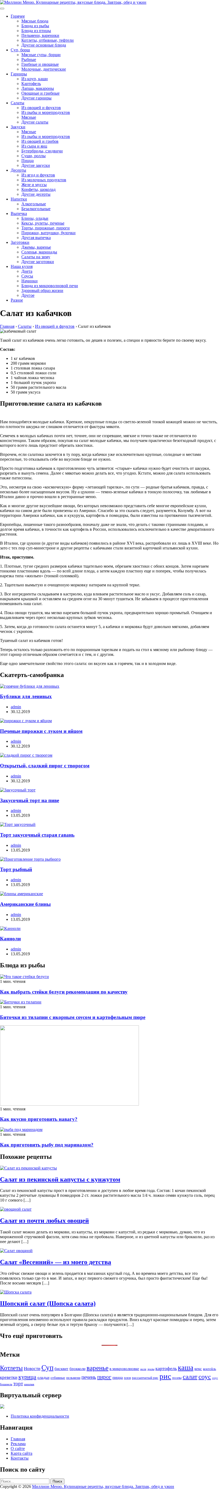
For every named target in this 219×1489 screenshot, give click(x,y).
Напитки (19, 199)
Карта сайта (21, 1453)
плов (127, 1378)
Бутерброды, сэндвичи (42, 151)
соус (204, 1376)
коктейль (209, 1369)
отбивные (57, 1378)
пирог (104, 1377)
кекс (198, 1368)
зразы (150, 1369)
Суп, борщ (20, 50)
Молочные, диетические (43, 69)
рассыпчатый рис (145, 1378)
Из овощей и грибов (39, 141)
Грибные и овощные (40, 64)
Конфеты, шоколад (38, 189)
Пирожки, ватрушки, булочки (48, 232)
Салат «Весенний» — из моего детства (55, 1262)
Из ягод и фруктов (38, 175)
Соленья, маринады (39, 252)
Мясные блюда (34, 21)
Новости (32, 1368)
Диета (26, 271)
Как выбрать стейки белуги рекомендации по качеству (64, 992)
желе (143, 1369)
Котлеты (11, 1367)
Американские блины (25, 904)
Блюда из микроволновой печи (49, 285)
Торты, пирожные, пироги (45, 228)
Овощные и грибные (40, 93)
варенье (97, 1367)
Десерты (18, 170)
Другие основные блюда (43, 45)
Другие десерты (35, 194)
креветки (8, 1377)
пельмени (73, 1378)
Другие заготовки (37, 261)
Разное (17, 300)
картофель (166, 1368)
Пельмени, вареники (40, 35)
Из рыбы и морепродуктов (45, 112)
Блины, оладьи (34, 218)
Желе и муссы (34, 184)
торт (18, 1383)
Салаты (17, 103)
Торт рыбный (16, 869)
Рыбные (28, 59)
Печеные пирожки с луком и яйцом (41, 731)
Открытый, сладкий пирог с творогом (44, 765)
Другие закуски (35, 165)
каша (185, 1368)
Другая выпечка (36, 237)
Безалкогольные (35, 208)
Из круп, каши (34, 78)
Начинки (29, 281)
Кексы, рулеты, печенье (42, 223)
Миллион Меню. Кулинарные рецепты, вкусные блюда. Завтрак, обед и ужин (103, 1486)
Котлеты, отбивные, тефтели (47, 40)
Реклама (18, 1443)
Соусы (27, 276)
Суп (47, 1368)
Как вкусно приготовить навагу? (38, 1119)
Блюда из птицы (36, 30)
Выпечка (19, 213)
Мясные (28, 117)
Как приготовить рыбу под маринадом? (46, 1145)
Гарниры (19, 74)
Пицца (27, 160)
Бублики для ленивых (26, 696)
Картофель (31, 83)
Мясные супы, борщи (41, 54)
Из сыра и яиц (34, 146)
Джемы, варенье (36, 247)
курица (27, 1377)
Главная (18, 1439)
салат (190, 1376)
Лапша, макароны (37, 88)
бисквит (61, 1368)
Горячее (18, 16)
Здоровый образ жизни (42, 290)
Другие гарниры (36, 98)
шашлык (29, 1384)
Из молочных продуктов (43, 180)
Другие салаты (34, 122)
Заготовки (20, 242)
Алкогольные (33, 204)
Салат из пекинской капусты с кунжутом (60, 1179)
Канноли (10, 938)
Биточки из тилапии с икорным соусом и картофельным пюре (72, 1017)
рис (165, 1376)
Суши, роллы (33, 155)
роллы (177, 1378)
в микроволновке (124, 1368)
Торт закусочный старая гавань (37, 835)
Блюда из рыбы (35, 26)
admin (16, 707)
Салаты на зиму (35, 257)
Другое (27, 295)
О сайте (18, 1448)
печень (88, 1377)
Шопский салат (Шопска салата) (48, 1303)
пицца (117, 1377)
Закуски (18, 127)
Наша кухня (22, 266)
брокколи (77, 1368)
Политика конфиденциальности (40, 1416)
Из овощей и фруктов (41, 107)
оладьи (43, 1377)
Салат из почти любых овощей (44, 1220)
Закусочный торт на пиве (29, 800)
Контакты (20, 1458)
